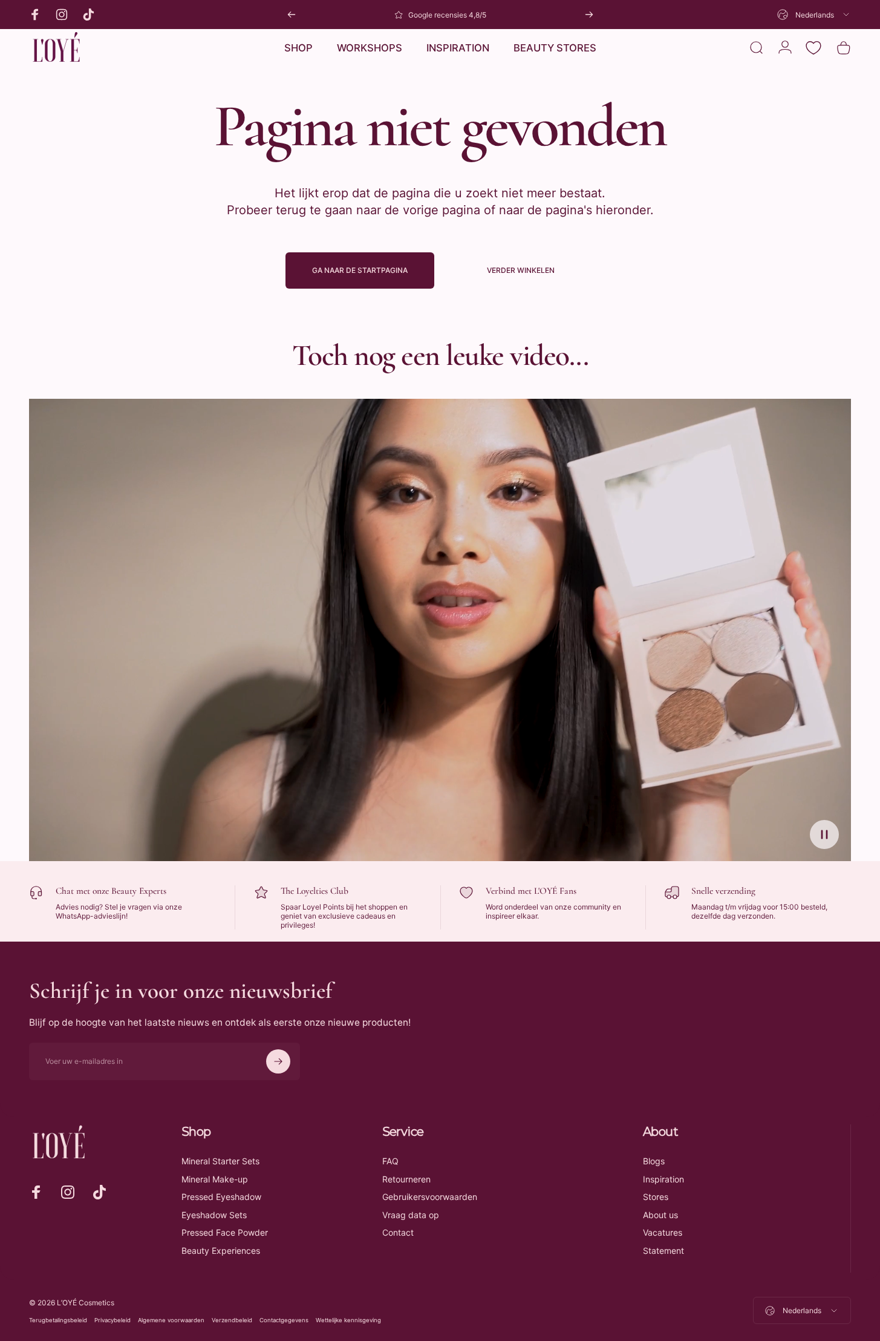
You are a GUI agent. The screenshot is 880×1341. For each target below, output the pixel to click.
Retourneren (406, 1179)
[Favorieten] (813, 48)
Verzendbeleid (232, 1320)
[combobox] (814, 14)
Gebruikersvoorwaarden (429, 1197)
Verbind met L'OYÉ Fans (531, 890)
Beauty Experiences (220, 1250)
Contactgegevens (283, 1320)
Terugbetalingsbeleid (58, 1320)
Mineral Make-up (214, 1179)
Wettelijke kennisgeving (348, 1320)
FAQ (390, 1161)
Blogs (654, 1161)
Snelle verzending (723, 890)
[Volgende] (589, 14)
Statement (663, 1250)
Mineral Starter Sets (220, 1161)
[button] (824, 834)
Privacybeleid (112, 1320)
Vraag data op (410, 1215)
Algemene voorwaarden (171, 1320)
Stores (655, 1197)
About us (660, 1215)
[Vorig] (291, 14)
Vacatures (662, 1232)
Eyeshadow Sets (214, 1215)
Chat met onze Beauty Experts (111, 890)
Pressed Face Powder (224, 1232)
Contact (398, 1232)
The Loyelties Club (314, 890)
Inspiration (663, 1179)
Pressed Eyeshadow (221, 1197)
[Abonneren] (278, 1061)
